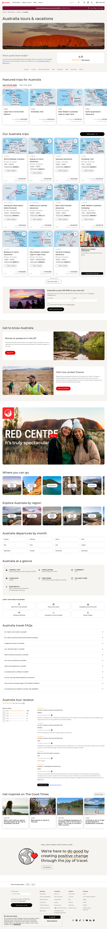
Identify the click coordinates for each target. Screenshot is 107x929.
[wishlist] (84, 2)
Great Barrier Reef (43, 61)
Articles (81, 69)
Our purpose (47, 867)
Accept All (52, 917)
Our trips (33, 69)
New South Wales (12, 486)
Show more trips (52, 281)
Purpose (85, 891)
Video (53, 69)
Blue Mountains (32, 516)
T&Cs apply (22, 901)
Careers (56, 902)
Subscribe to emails (21, 905)
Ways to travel (26, 2)
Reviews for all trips (55, 785)
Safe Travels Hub (44, 899)
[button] (24, 141)
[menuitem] (6, 2)
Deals (35, 2)
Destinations (16, 2)
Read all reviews (43, 785)
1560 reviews (86, 60)
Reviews (71, 902)
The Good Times (58, 896)
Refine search (91, 134)
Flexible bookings (44, 905)
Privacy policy (57, 905)
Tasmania (92, 485)
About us (56, 893)
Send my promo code (55, 309)
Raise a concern (73, 908)
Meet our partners (63, 388)
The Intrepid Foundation (89, 896)
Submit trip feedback (45, 896)
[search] (72, 2)
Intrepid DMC (57, 899)
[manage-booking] (88, 2)
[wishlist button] (24, 141)
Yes (28, 884)
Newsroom (71, 905)
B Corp (84, 893)
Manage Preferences (52, 921)
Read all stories (99, 794)
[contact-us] (92, 2)
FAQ (70, 899)
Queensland (52, 485)
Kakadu (92, 516)
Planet (84, 902)
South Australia (72, 485)
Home (4, 12)
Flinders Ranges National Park (52, 516)
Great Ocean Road (72, 516)
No (33, 884)
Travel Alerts (43, 902)
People (85, 899)
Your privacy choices (61, 908)
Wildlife (85, 905)
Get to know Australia (43, 69)
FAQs (66, 69)
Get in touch (72, 893)
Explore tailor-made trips (92, 273)
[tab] (10, 85)
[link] (15, 539)
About (41, 2)
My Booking (43, 893)
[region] (32, 920)
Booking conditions (45, 908)
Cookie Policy (17, 924)
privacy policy (70, 304)
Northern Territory (32, 485)
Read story (10, 352)
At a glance (60, 69)
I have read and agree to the (62, 304)
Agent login (43, 910)
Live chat (71, 896)
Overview (26, 69)
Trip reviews (74, 69)
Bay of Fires (12, 516)
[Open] (24, 703)
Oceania (19, 12)
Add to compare (11, 170)
